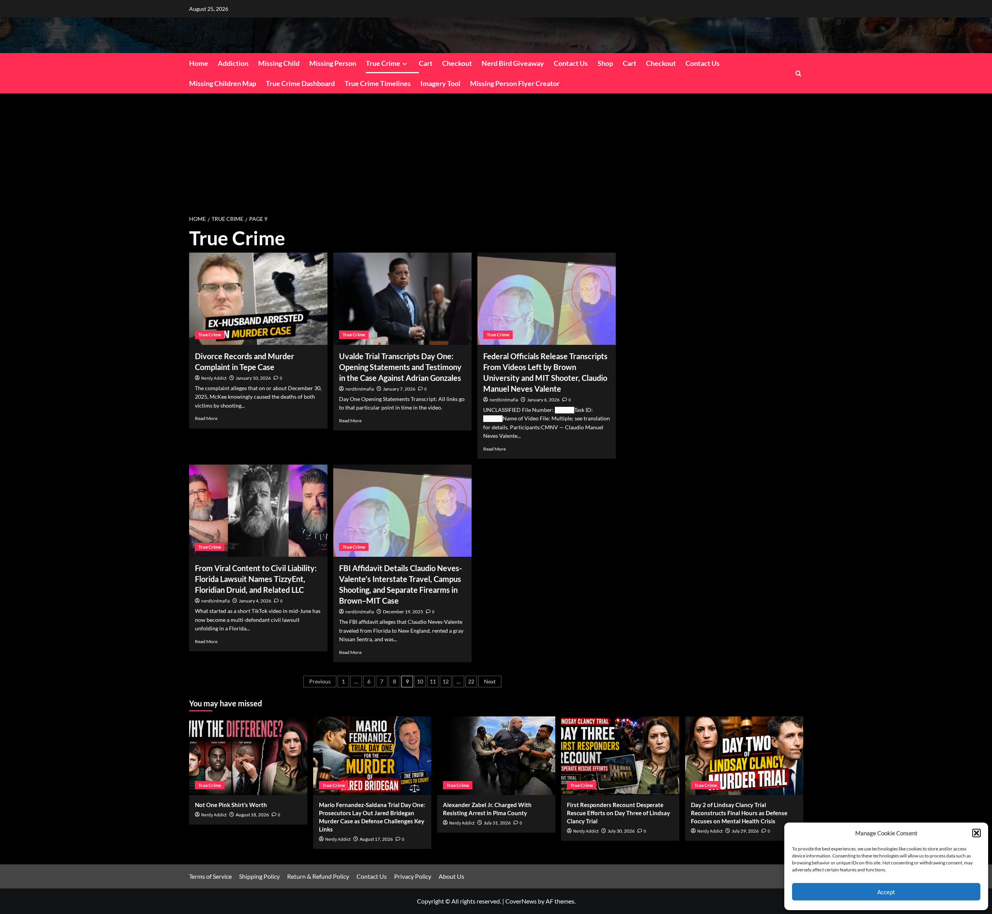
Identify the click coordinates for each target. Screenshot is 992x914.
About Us (451, 876)
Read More (206, 418)
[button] (976, 833)
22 (471, 681)
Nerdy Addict (214, 378)
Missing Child (279, 63)
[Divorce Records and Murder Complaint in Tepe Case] (258, 299)
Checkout (457, 63)
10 (420, 681)
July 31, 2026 (497, 823)
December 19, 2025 (403, 611)
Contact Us (571, 63)
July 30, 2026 (621, 831)
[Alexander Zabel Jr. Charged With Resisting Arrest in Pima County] (496, 755)
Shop (605, 63)
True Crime (383, 63)
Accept (886, 891)
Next (490, 681)
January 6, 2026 (543, 400)
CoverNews (521, 901)
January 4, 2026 (255, 601)
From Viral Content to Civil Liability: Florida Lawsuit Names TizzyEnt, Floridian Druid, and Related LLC (256, 578)
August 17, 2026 (376, 839)
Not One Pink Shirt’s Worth (231, 804)
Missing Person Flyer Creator (515, 83)
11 (433, 681)
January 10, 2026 (253, 378)
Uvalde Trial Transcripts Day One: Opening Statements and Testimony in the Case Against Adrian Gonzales (400, 366)
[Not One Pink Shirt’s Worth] (248, 755)
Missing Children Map (222, 83)
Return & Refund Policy (318, 876)
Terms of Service (210, 876)
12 (446, 681)
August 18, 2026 (252, 815)
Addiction (233, 63)
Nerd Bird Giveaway (513, 63)
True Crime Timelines (377, 83)
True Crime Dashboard (300, 83)
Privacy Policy (412, 876)
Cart (425, 63)
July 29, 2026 (745, 831)
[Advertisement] (496, 151)
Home (198, 63)
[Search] (798, 73)
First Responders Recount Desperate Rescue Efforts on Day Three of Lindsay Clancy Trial (618, 812)
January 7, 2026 (399, 389)
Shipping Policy (259, 876)
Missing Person (332, 63)
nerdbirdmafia (359, 389)
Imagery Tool (440, 83)
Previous (320, 681)
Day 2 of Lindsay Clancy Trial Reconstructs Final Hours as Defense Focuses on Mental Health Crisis (739, 812)
